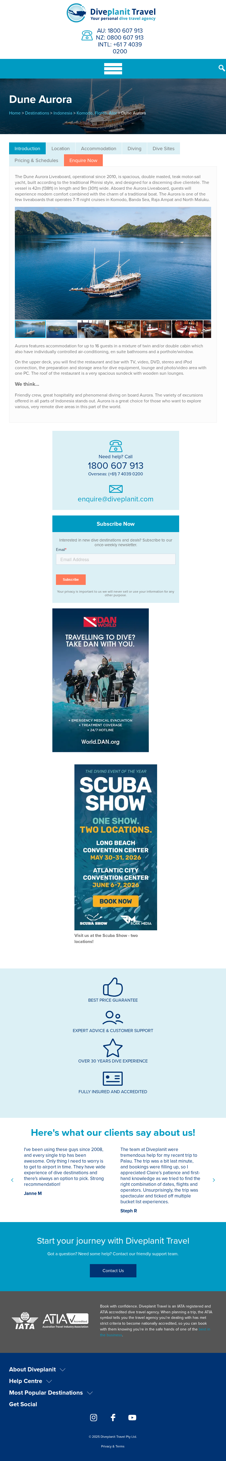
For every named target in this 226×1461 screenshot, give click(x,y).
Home (15, 113)
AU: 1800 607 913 (120, 30)
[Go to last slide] (12, 1180)
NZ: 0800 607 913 (120, 37)
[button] (206, 263)
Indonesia (62, 113)
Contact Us (113, 1270)
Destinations (37, 113)
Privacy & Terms (113, 1446)
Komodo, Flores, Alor (97, 113)
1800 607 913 (116, 465)
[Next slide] (213, 1180)
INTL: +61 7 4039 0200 (120, 47)
